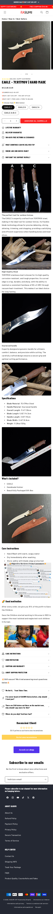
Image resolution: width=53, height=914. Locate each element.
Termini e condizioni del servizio (37, 903)
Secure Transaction (13, 835)
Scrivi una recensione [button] (26, 737)
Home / (5, 19)
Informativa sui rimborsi (41, 899)
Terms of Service (12, 841)
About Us (9, 813)
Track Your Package (13, 867)
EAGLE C (8, 107)
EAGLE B (22, 107)
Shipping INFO (11, 862)
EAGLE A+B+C (10, 113)
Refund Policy (11, 818)
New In (12, 19)
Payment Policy (11, 824)
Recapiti (38, 907)
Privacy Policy (10, 830)
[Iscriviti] (45, 779)
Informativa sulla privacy (15, 903)
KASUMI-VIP (13, 899)
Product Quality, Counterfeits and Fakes (21, 878)
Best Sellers (21, 19)
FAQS (7, 873)
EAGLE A (35, 107)
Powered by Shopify (24, 899)
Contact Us (9, 856)
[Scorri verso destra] (32, 74)
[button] (5, 12)
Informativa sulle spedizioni (23, 907)
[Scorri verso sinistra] (21, 74)
